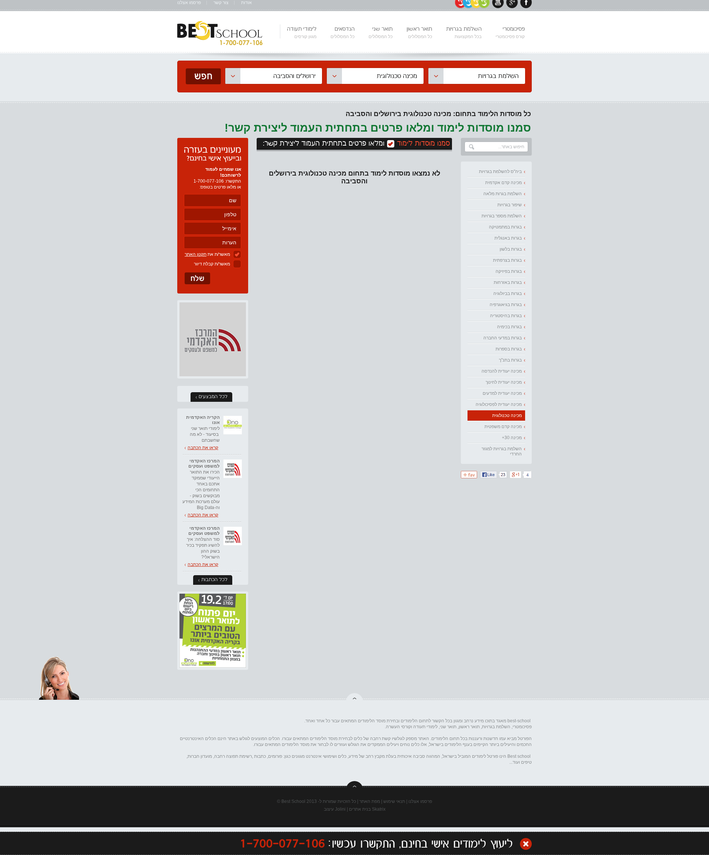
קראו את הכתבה (203, 447)
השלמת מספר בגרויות (502, 215)
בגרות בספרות (509, 349)
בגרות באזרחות (508, 282)
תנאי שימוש (394, 801)
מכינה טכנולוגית (507, 415)
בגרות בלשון (511, 249)
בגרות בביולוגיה (507, 293)
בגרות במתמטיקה (505, 227)
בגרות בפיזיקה (509, 271)
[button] (476, 76)
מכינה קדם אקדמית (503, 182)
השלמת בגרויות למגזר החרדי (502, 451)
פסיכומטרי (510, 32)
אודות (246, 3)
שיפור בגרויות (509, 204)
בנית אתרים (360, 809)
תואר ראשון (419, 32)
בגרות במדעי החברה (502, 337)
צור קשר (221, 3)
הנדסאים (342, 32)
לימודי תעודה (301, 32)
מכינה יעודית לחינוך (504, 382)
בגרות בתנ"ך (510, 360)
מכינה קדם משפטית (503, 426)
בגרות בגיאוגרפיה (506, 304)
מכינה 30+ (512, 437)
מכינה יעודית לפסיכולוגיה (499, 404)
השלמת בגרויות (464, 32)
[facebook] (526, 6)
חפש (203, 76)
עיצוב (329, 809)
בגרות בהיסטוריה (506, 315)
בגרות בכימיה (509, 326)
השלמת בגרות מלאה (502, 193)
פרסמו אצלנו (189, 3)
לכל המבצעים (213, 397)
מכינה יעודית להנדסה (502, 371)
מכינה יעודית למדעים (502, 393)
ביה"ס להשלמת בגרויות (500, 171)
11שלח (197, 278)
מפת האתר (369, 801)
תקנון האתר (195, 254)
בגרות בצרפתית (507, 260)
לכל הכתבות (214, 580)
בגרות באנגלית (508, 238)
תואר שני (381, 32)
